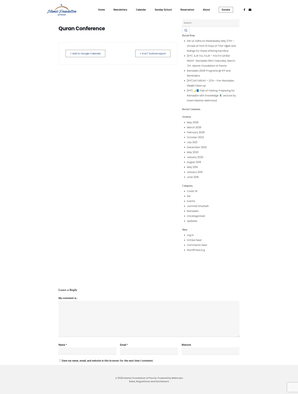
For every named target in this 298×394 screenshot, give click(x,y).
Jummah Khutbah (198, 206)
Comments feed (197, 245)
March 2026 (194, 127)
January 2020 (195, 157)
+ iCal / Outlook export (153, 53)
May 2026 (193, 122)
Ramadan (193, 211)
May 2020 (193, 152)
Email (124, 344)
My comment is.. (68, 298)
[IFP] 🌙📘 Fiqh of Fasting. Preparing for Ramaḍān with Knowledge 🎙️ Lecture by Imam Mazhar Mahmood (211, 95)
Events (191, 201)
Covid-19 (192, 191)
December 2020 (197, 147)
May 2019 (192, 167)
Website (186, 344)
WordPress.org (196, 250)
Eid (188, 196)
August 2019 (194, 162)
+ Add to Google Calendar (85, 53)
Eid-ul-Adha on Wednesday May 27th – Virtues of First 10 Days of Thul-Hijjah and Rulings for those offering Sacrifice (211, 46)
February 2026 (196, 132)
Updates (192, 221)
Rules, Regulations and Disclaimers (149, 381)
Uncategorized (196, 216)
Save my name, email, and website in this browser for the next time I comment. (107, 360)
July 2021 (192, 142)
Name (63, 344)
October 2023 (195, 137)
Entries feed (194, 240)
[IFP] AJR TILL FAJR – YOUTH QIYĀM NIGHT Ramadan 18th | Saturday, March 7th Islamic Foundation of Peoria (211, 61)
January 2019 (195, 172)
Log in (190, 235)
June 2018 (193, 177)
